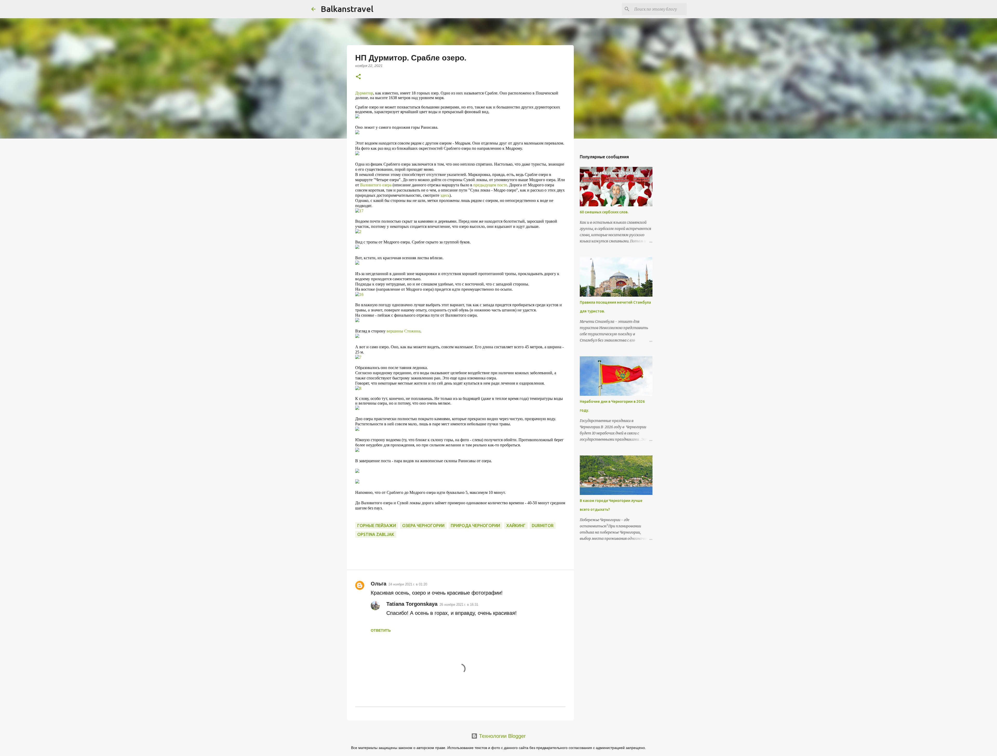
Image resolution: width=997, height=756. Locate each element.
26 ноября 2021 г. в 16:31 (459, 605)
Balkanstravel (347, 8)
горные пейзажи (376, 525)
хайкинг (516, 525)
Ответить (381, 630)
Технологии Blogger (501, 736)
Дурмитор (364, 93)
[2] (358, 231)
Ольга (378, 584)
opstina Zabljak (375, 534)
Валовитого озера (376, 185)
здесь (444, 195)
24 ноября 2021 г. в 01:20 (407, 584)
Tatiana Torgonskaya (411, 604)
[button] (358, 76)
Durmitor (543, 525)
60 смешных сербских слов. (604, 212)
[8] (358, 388)
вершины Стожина (403, 331)
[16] (359, 294)
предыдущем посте (490, 185)
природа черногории (475, 525)
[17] (359, 211)
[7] (358, 357)
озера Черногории (423, 525)
